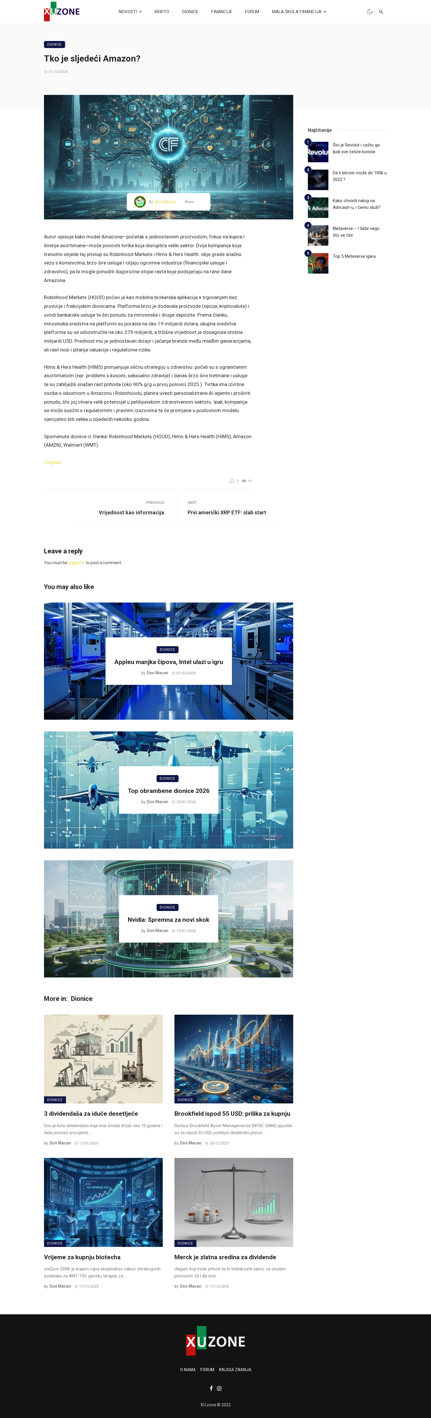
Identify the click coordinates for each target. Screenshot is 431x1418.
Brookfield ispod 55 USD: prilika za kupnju (232, 1113)
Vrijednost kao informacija (131, 512)
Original (52, 462)
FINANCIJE (221, 11)
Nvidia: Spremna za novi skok (168, 919)
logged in (76, 562)
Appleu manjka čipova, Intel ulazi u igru (168, 662)
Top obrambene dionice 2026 (169, 790)
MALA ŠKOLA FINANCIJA (296, 11)
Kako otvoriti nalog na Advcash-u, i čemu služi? (357, 204)
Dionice (54, 44)
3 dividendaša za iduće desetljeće (91, 1113)
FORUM (252, 11)
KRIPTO (162, 11)
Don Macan (165, 201)
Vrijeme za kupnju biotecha (82, 1257)
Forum (207, 1369)
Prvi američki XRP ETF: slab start (227, 512)
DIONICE (190, 11)
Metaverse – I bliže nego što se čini (356, 232)
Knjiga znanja (235, 1369)
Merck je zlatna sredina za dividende (225, 1257)
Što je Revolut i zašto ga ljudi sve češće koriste (356, 148)
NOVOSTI (128, 11)
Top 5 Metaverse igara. (354, 256)
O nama (188, 1369)
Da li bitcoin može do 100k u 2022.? (360, 176)
